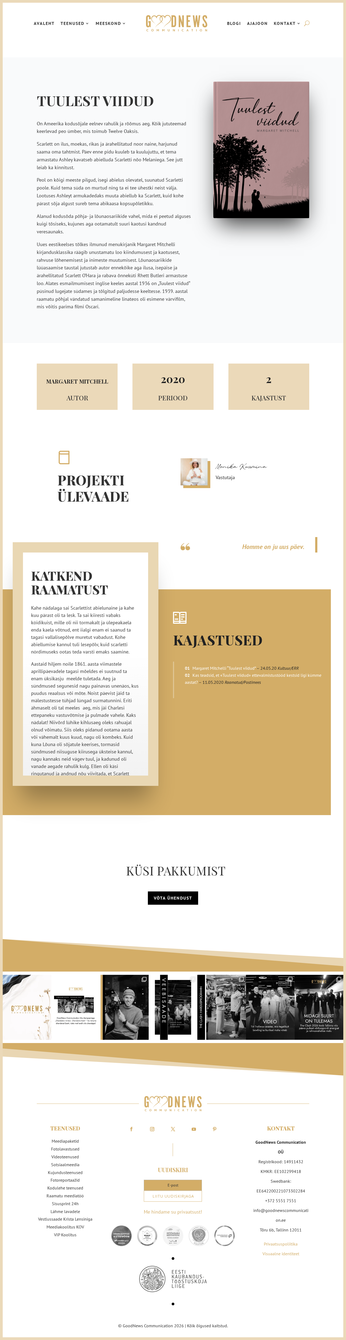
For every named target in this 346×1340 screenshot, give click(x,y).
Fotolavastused (65, 1149)
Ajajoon (257, 23)
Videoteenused (65, 1156)
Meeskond (108, 23)
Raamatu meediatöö (65, 1195)
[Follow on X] (173, 1129)
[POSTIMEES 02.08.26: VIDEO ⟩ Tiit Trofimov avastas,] (270, 1007)
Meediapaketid (65, 1141)
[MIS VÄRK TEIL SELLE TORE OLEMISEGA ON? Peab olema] (124, 1007)
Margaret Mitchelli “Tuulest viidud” (224, 668)
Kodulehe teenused (65, 1188)
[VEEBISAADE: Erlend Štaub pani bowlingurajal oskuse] (173, 1007)
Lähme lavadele (65, 1211)
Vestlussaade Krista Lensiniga (65, 1219)
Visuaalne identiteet (280, 1253)
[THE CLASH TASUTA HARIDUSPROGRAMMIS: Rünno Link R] (221, 1007)
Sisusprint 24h (65, 1203)
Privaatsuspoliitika (281, 1244)
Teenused (72, 23)
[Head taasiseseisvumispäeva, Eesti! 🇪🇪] (27, 1007)
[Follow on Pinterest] (214, 1129)
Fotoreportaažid (65, 1180)
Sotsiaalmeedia (65, 1164)
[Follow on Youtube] (193, 1129)
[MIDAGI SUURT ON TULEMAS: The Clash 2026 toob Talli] (319, 1007)
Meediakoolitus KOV (65, 1227)
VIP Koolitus (65, 1234)
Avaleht (44, 23)
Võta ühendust (173, 898)
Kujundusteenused (65, 1172)
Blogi (234, 23)
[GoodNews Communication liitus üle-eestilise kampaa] (75, 1007)
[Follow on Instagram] (152, 1129)
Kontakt (285, 23)
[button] (173, 1258)
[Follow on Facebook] (131, 1129)
